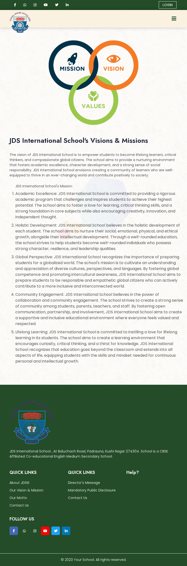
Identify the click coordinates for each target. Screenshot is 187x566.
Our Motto (18, 497)
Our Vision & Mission (26, 490)
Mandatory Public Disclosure (92, 490)
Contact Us (19, 505)
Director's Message (84, 482)
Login (168, 4)
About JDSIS (19, 482)
